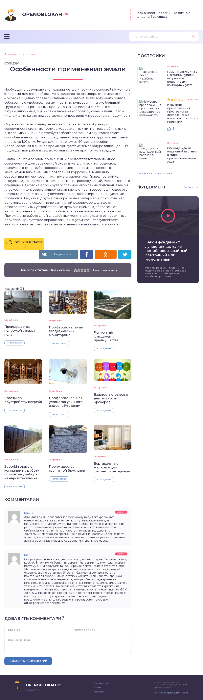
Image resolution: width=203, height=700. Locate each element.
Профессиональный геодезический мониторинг (66, 331)
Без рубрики (11, 320)
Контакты (99, 691)
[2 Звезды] (78, 270)
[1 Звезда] (75, 270)
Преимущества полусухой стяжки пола (19, 330)
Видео (97, 687)
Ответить (121, 512)
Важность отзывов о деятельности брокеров (111, 398)
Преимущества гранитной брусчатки (67, 468)
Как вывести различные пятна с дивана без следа (163, 15)
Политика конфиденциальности (170, 692)
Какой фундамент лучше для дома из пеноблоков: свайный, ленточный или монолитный (166, 251)
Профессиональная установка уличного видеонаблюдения (66, 402)
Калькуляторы (101, 683)
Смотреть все (191, 187)
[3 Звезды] (81, 270)
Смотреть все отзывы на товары (155, 173)
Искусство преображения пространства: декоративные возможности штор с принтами (183, 113)
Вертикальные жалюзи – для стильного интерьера (112, 467)
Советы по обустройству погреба (23, 400)
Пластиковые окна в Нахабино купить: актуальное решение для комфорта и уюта (182, 78)
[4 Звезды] (85, 270)
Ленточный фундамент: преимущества (106, 336)
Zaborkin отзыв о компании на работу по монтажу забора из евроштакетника (21, 472)
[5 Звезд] (88, 270)
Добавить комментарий (28, 660)
